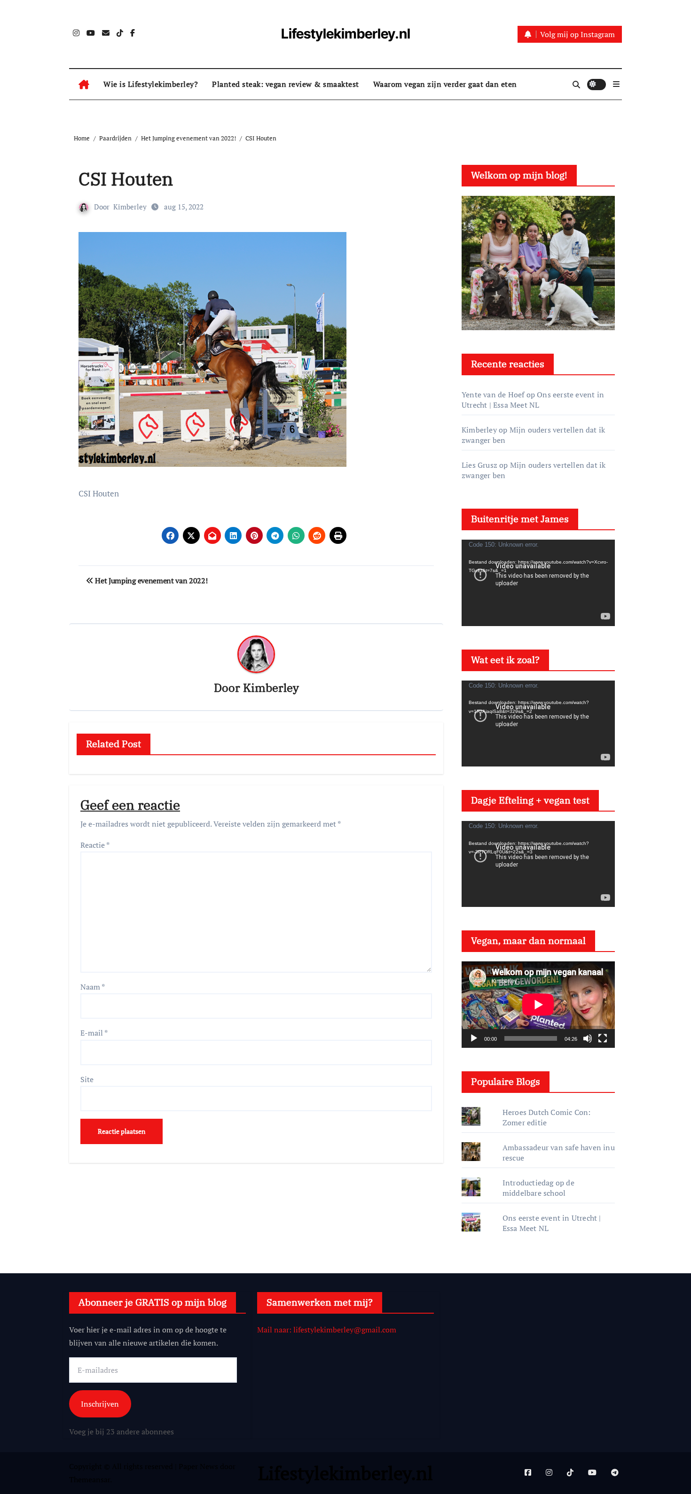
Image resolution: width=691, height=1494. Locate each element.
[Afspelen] (474, 1038)
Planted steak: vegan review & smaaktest (285, 84)
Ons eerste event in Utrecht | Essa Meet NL (533, 399)
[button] (616, 84)
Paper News (198, 1466)
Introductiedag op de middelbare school (538, 1187)
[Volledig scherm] (602, 1038)
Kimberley (130, 206)
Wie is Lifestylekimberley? (150, 84)
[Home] (83, 84)
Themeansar (89, 1479)
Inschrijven (100, 1403)
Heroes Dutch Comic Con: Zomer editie (547, 1117)
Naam (92, 987)
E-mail (94, 1033)
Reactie (95, 845)
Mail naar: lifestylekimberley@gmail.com (326, 1329)
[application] (538, 583)
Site (87, 1079)
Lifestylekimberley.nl (345, 33)
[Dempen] (587, 1038)
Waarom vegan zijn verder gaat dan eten (445, 84)
